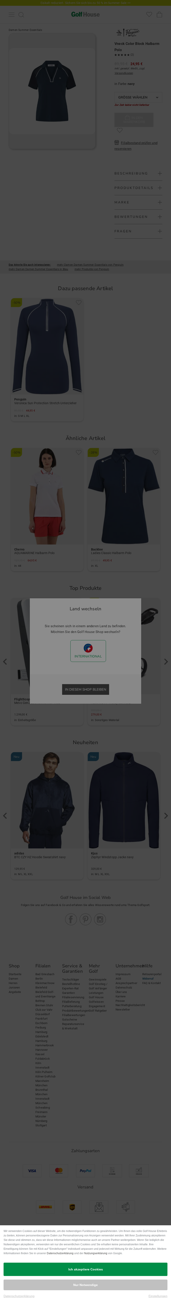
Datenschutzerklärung (60, 1253)
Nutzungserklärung (95, 1253)
